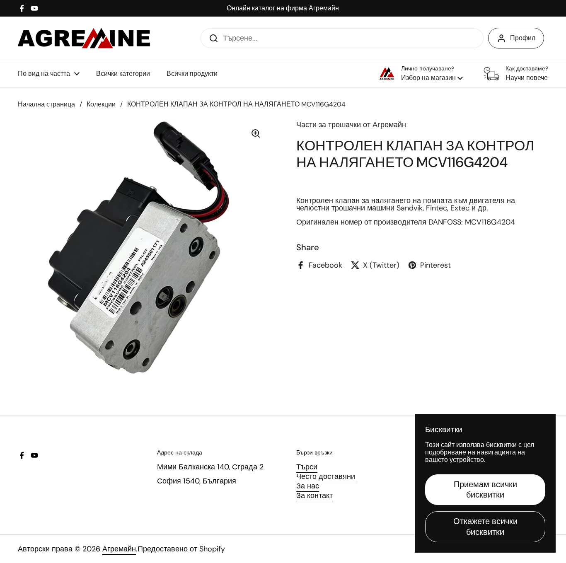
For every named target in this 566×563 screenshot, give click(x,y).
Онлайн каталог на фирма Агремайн (283, 8)
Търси (306, 467)
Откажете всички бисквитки (485, 526)
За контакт (314, 495)
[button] (421, 74)
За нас (307, 486)
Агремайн (119, 549)
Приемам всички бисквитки (485, 489)
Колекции (101, 104)
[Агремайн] (84, 38)
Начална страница (46, 104)
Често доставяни (325, 476)
